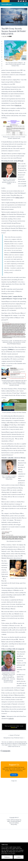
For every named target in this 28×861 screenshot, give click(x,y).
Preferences (7, 857)
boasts (6, 315)
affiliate (6, 425)
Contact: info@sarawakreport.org (14, 819)
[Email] (26, 1)
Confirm (19, 857)
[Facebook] (18, 1)
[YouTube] (23, 1)
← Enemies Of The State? (14, 735)
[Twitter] (21, 1)
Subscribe (13, 727)
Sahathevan (18, 105)
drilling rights (19, 197)
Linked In (11, 718)
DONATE (5, 1)
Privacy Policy (14, 824)
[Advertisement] (14, 798)
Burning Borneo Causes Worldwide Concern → (14, 737)
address (3, 214)
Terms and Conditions (14, 823)
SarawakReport (6, 4)
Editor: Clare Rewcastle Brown (14, 821)
